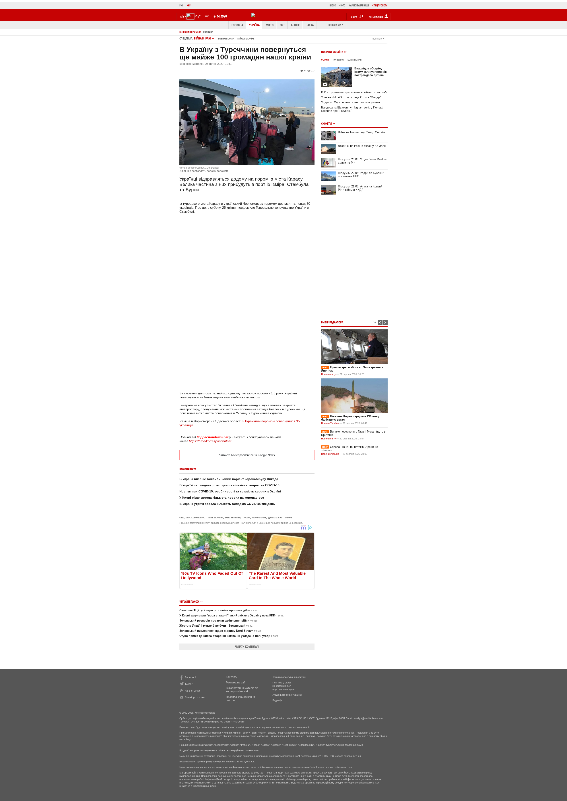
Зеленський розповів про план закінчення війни (218, 620)
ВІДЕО (333, 5)
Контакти (231, 677)
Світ (282, 25)
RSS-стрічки (192, 690)
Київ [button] (182, 16)
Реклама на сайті (236, 682)
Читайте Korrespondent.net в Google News (247, 455)
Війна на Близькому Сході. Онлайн (361, 132)
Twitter (188, 684)
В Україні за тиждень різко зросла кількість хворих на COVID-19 (229, 485)
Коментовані (355, 59)
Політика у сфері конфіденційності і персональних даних (284, 686)
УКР (189, 5)
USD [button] (207, 16)
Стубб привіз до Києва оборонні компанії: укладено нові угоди (228, 636)
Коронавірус (198, 517)
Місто (270, 25)
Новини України (332, 52)
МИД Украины (233, 517)
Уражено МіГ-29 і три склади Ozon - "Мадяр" (351, 97)
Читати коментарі (247, 646)
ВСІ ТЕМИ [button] (377, 38)
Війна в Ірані (224, 38)
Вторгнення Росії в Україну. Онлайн (362, 146)
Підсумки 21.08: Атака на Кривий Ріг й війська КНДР (360, 188)
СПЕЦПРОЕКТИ (380, 5)
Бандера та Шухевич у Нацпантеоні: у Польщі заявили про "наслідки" (352, 109)
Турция (246, 517)
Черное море (259, 517)
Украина (218, 517)
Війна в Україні (245, 38)
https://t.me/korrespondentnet (210, 441)
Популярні (338, 59)
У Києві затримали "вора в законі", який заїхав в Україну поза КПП (232, 615)
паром (288, 517)
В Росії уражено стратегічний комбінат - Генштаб (353, 92)
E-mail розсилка (195, 697)
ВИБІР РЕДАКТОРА (332, 322)
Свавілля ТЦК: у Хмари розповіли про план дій (218, 610)
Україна (254, 25)
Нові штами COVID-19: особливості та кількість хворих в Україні (230, 491)
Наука (310, 25)
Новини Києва (226, 38)
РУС (181, 5)
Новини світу (328, 374)
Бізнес (295, 25)
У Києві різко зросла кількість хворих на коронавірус (221, 497)
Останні (325, 59)
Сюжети (326, 123)
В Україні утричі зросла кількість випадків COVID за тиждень (227, 504)
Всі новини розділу (190, 31)
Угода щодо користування (287, 694)
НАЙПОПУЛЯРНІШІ (359, 5)
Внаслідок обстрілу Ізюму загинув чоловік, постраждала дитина (371, 72)
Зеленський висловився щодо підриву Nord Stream (220, 630)
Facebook (191, 677)
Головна (237, 25)
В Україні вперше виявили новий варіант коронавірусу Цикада (228, 479)
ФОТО (342, 5)
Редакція (277, 700)
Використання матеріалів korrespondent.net (242, 690)
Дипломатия (275, 517)
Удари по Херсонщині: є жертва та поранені (350, 102)
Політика (208, 31)
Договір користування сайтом (289, 677)
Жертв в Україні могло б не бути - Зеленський (216, 625)
